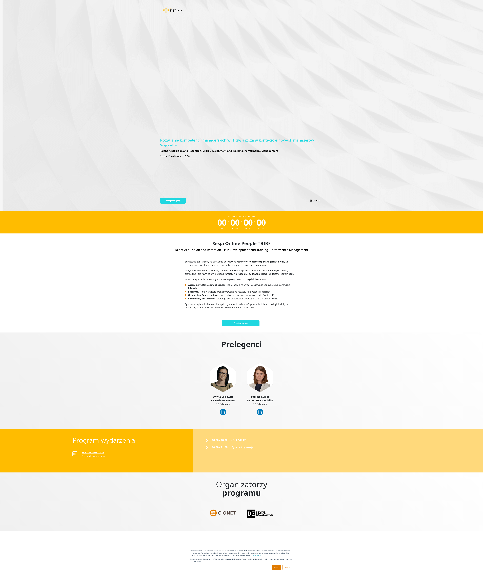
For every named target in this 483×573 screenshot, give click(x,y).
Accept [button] (276, 567)
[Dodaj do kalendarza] (74, 453)
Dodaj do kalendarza (93, 456)
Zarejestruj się (173, 200)
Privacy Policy (255, 555)
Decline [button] (287, 567)
